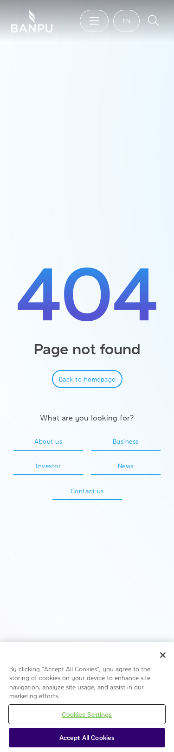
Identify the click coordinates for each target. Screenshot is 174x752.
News (126, 465)
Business (126, 441)
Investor (48, 465)
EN (126, 21)
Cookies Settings (87, 714)
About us (48, 441)
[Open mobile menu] (94, 21)
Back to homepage (87, 379)
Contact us (87, 490)
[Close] (163, 655)
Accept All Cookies (87, 737)
